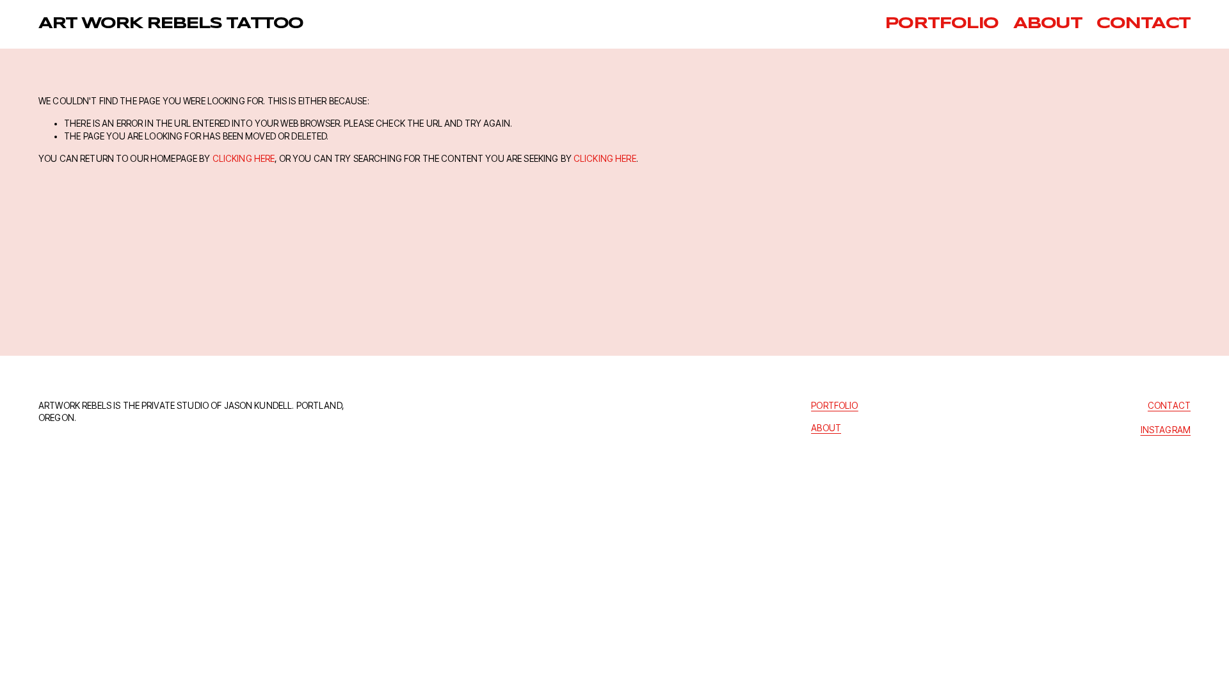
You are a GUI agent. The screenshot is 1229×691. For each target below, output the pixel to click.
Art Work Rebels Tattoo (170, 23)
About (1047, 23)
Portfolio (942, 23)
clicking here (244, 159)
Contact (1143, 23)
